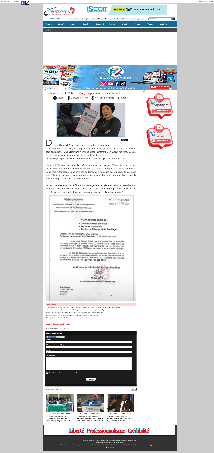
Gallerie (163, 24)
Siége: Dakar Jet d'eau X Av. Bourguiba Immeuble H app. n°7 (76, 445)
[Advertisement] (110, 48)
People (137, 24)
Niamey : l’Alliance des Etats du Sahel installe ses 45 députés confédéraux (69, 318)
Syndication (111, 447)
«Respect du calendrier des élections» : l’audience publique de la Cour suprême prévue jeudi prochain (77, 310)
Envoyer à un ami (79, 98)
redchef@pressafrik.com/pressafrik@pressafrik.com (145, 445)
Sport (72, 24)
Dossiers (86, 24)
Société (61, 24)
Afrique (112, 24)
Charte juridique (101, 442)
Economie (100, 24)
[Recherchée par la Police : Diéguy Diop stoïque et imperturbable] (91, 195)
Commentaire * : (51, 355)
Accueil (60, 98)
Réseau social (5, 1)
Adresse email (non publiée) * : (55, 345)
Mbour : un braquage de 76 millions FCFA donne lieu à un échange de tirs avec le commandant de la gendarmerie (119, 19)
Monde (125, 24)
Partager (123, 98)
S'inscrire (200, 1)
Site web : (49, 350)
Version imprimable (104, 98)
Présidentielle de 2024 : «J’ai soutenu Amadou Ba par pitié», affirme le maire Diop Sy (72, 315)
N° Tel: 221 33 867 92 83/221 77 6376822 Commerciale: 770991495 (112, 445)
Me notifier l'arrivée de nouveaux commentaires (63, 373)
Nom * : (48, 340)
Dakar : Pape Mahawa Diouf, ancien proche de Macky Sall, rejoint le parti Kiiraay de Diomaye (74, 312)
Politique (48, 24)
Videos (150, 24)
